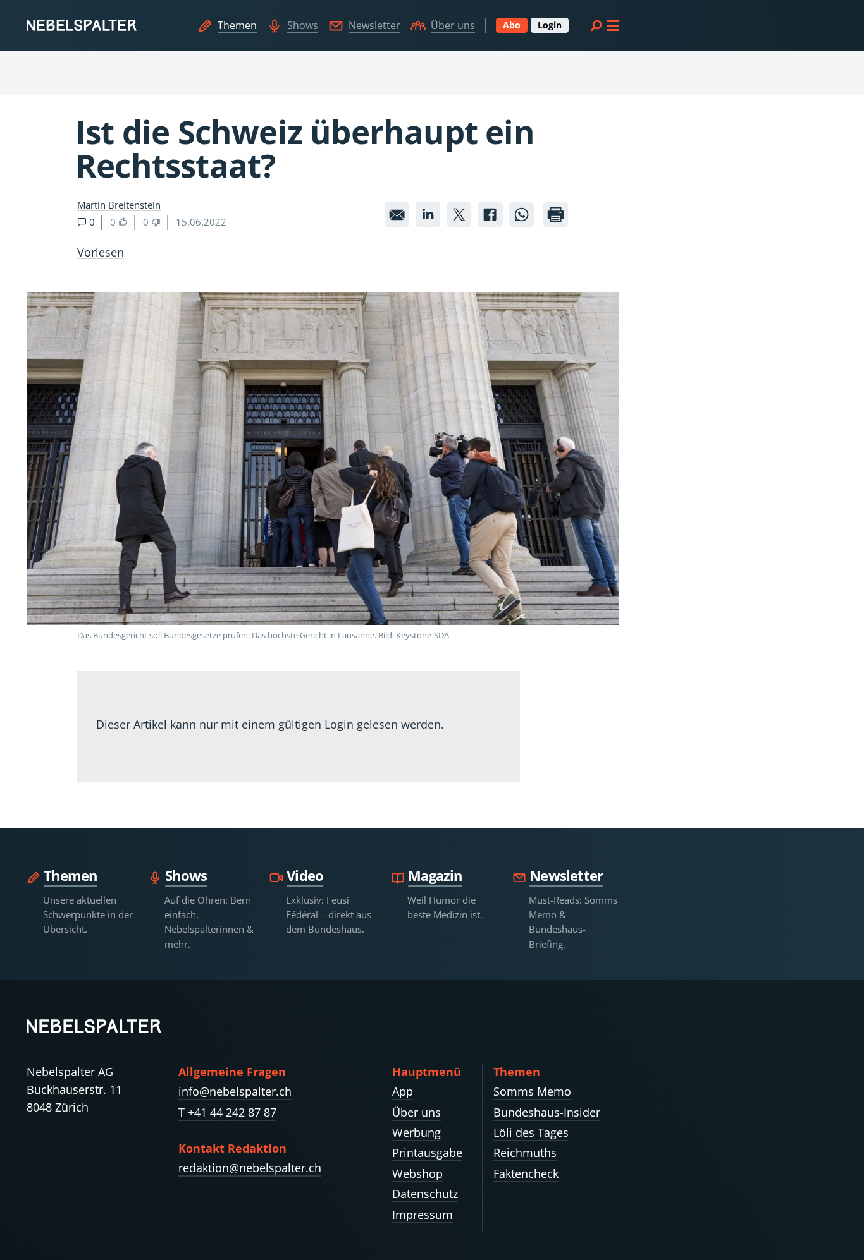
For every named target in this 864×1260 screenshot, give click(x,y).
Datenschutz (425, 1193)
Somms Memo (532, 1091)
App (402, 1091)
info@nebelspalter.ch (235, 1091)
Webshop (417, 1173)
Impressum (422, 1214)
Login (550, 25)
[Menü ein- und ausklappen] (604, 25)
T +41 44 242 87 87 (227, 1112)
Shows (302, 25)
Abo (512, 25)
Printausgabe (427, 1152)
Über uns (453, 25)
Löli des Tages (531, 1132)
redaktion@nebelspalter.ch (249, 1167)
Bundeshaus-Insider (546, 1112)
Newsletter (374, 25)
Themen (237, 25)
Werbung (416, 1132)
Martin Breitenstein (119, 204)
